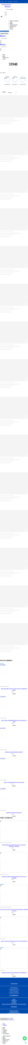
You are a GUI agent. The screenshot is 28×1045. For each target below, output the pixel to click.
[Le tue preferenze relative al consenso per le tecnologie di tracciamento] (25, 1042)
